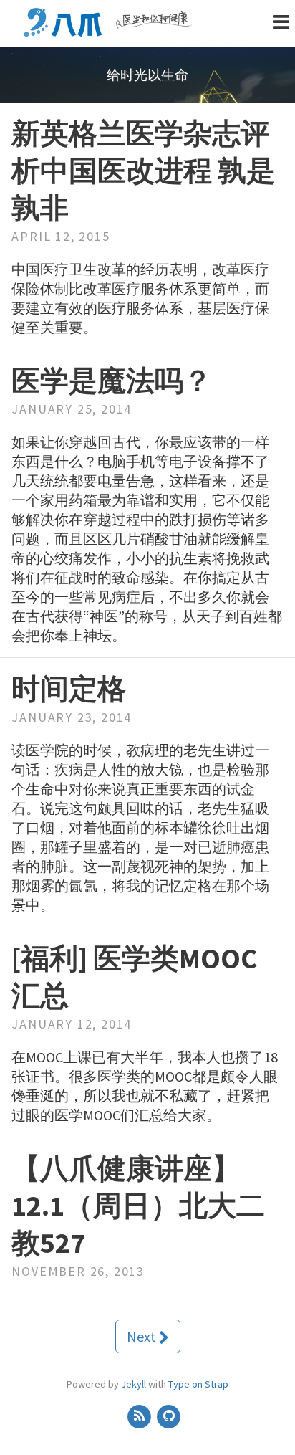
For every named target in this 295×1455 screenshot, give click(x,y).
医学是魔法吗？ (111, 381)
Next (143, 1336)
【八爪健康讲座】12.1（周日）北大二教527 (138, 1205)
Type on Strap (198, 1384)
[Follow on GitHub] (169, 1415)
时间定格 (68, 689)
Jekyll (133, 1384)
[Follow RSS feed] (140, 1415)
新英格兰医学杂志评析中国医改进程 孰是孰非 (143, 170)
